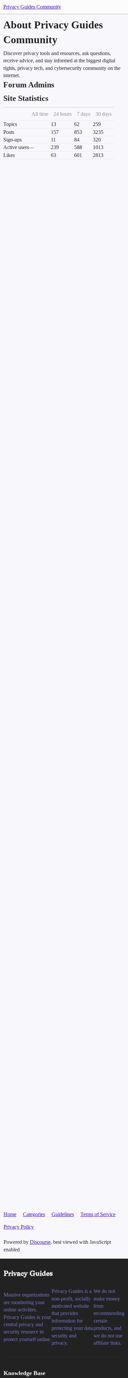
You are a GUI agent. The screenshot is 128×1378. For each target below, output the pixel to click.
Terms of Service (98, 1214)
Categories (34, 1214)
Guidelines (63, 1214)
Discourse (40, 1242)
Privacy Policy (19, 1227)
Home (10, 1214)
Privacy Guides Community (32, 7)
